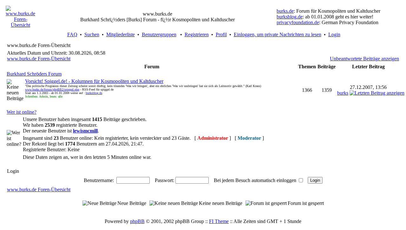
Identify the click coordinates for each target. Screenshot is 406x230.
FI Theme (219, 221)
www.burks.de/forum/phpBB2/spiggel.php (52, 89)
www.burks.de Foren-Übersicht (38, 58)
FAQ (72, 34)
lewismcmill (85, 130)
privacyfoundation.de (298, 22)
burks (342, 93)
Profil (221, 34)
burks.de (285, 11)
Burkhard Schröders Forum (34, 74)
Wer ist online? (21, 112)
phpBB (137, 221)
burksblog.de (290, 16)
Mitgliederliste (120, 34)
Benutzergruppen (159, 34)
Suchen (91, 34)
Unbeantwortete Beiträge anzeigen (364, 58)
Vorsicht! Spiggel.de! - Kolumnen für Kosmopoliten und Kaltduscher (94, 81)
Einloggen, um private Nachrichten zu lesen (277, 34)
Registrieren (197, 34)
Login (334, 34)
